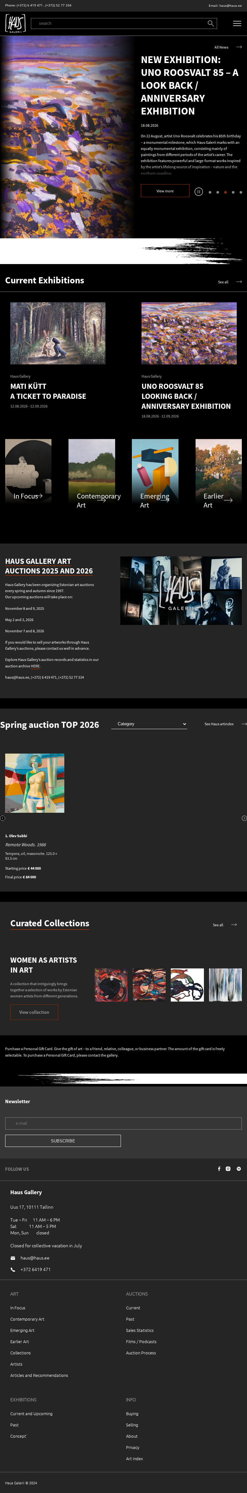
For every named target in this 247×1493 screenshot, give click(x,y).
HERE (35, 666)
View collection (34, 1012)
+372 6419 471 (36, 1269)
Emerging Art (22, 1330)
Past (130, 1319)
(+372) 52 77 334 (58, 5)
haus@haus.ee (230, 6)
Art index (134, 1458)
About (132, 1436)
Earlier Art (19, 1341)
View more (165, 190)
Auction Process (141, 1353)
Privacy (132, 1447)
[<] (2, 819)
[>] (244, 819)
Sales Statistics (140, 1330)
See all (223, 281)
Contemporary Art (27, 1319)
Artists (16, 1364)
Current (133, 1308)
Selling (132, 1425)
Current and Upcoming (31, 1413)
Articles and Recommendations (39, 1375)
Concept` (19, 1436)
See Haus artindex (219, 723)
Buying (132, 1413)
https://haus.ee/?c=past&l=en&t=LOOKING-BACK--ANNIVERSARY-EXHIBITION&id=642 (68, 137)
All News (221, 47)
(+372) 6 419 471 (30, 5)
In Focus (17, 1308)
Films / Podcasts (141, 1341)
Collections (20, 1353)
